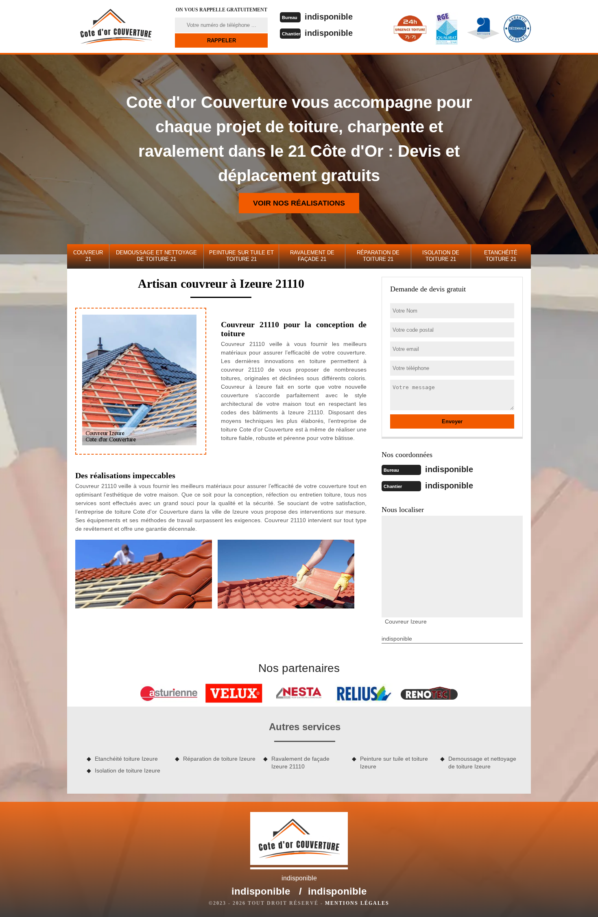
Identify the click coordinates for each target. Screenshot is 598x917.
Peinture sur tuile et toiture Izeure (394, 762)
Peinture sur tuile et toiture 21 (241, 255)
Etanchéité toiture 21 (500, 255)
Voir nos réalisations (299, 203)
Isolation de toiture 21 (440, 255)
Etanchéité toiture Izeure (126, 758)
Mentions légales (357, 903)
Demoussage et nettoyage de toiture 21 (156, 255)
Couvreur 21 (88, 255)
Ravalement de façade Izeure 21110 (300, 762)
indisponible (329, 16)
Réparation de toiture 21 (378, 255)
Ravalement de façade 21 (312, 255)
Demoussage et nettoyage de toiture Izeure (482, 762)
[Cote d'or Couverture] (116, 26)
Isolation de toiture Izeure (127, 770)
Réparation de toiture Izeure (219, 758)
